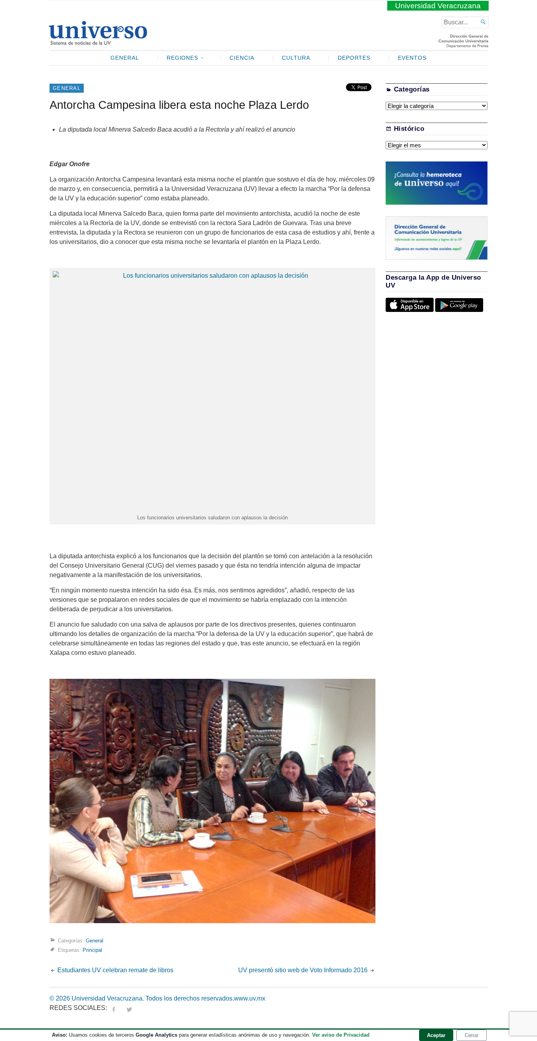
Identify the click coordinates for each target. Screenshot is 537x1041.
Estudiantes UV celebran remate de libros (115, 970)
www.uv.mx (249, 998)
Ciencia (242, 58)
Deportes (354, 58)
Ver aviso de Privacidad (341, 1035)
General (124, 58)
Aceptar (436, 1035)
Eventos (412, 58)
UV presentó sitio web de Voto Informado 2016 (303, 970)
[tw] (129, 1007)
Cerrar (471, 1035)
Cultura (296, 58)
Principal (92, 950)
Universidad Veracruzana (438, 6)
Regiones (183, 58)
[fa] (114, 1007)
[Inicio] (97, 42)
